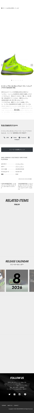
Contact (16, 405)
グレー (22, 166)
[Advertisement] (17, 28)
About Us (10, 405)
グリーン (18, 166)
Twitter (15, 137)
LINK (7, 138)
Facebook (23, 137)
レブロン (21, 164)
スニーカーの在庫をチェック (17, 149)
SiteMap (4, 405)
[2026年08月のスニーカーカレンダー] (17, 281)
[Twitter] (9, 394)
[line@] (24, 394)
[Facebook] (14, 394)
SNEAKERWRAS (20, 408)
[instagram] (19, 394)
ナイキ (17, 164)
